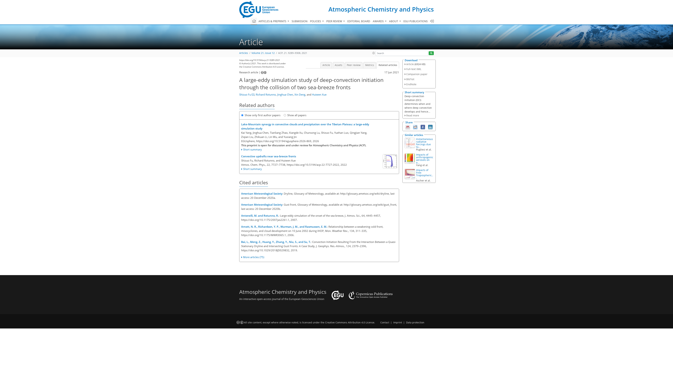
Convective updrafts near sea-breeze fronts (268, 156)
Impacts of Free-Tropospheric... (424, 174)
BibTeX (410, 79)
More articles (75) (253, 257)
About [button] (394, 21)
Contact (384, 322)
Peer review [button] (334, 21)
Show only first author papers (262, 115)
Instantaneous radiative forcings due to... (424, 143)
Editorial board (358, 21)
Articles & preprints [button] (273, 21)
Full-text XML (413, 69)
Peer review (354, 65)
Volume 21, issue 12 (263, 53)
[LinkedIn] (430, 127)
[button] (373, 53)
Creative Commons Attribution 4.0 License (349, 322)
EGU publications (415, 21)
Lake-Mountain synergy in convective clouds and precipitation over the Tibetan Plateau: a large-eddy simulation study (305, 126)
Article (326, 65)
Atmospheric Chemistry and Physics (381, 9)
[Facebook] (422, 127)
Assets (338, 65)
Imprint (397, 322)
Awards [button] (378, 21)
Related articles (388, 65)
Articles (243, 53)
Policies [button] (316, 21)
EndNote (411, 84)
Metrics (369, 65)
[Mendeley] (407, 127)
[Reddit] (415, 127)
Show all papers (296, 115)
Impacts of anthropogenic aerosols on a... (424, 158)
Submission (299, 21)
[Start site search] (431, 53)
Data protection (415, 322)
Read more (412, 115)
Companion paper (416, 74)
